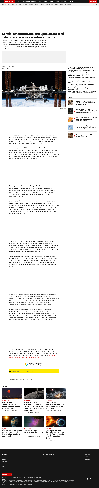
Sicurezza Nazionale (12, 4)
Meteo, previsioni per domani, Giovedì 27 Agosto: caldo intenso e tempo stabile (81, 78)
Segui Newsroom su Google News (22, 371)
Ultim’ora (4, 4)
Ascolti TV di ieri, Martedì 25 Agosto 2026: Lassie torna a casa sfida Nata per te (81, 68)
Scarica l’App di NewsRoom (47, 454)
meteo (3, 466)
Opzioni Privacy (19, 484)
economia (31, 4)
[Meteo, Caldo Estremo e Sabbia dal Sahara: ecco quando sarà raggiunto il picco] (70, 119)
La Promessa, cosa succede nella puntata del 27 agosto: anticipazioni (81, 85)
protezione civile (49, 4)
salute (56, 4)
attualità (4, 400)
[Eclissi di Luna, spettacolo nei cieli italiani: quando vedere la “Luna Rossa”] (12, 393)
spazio (61, 4)
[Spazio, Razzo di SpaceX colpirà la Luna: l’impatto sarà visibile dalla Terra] (56, 393)
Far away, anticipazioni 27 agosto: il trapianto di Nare (81, 81)
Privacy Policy (5, 484)
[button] (3, 1)
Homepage (4, 454)
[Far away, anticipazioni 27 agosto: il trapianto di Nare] (70, 135)
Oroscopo (4, 459)
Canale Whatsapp (45, 456)
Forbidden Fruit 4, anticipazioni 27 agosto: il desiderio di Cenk (80, 88)
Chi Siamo (87, 456)
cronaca (26, 400)
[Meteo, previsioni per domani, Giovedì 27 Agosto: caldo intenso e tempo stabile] (70, 127)
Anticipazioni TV (68, 4)
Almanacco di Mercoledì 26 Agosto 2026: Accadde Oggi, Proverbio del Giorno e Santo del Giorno (82, 92)
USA (26, 4)
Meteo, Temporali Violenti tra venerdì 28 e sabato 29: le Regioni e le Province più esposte (81, 71)
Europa (20, 4)
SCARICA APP (93, 1)
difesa (42, 4)
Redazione (87, 454)
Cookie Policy (12, 484)
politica (36, 4)
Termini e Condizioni (28, 484)
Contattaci (87, 459)
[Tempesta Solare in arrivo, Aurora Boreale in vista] (34, 421)
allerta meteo (4, 461)
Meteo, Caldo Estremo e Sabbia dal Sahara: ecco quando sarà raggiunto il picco (81, 74)
